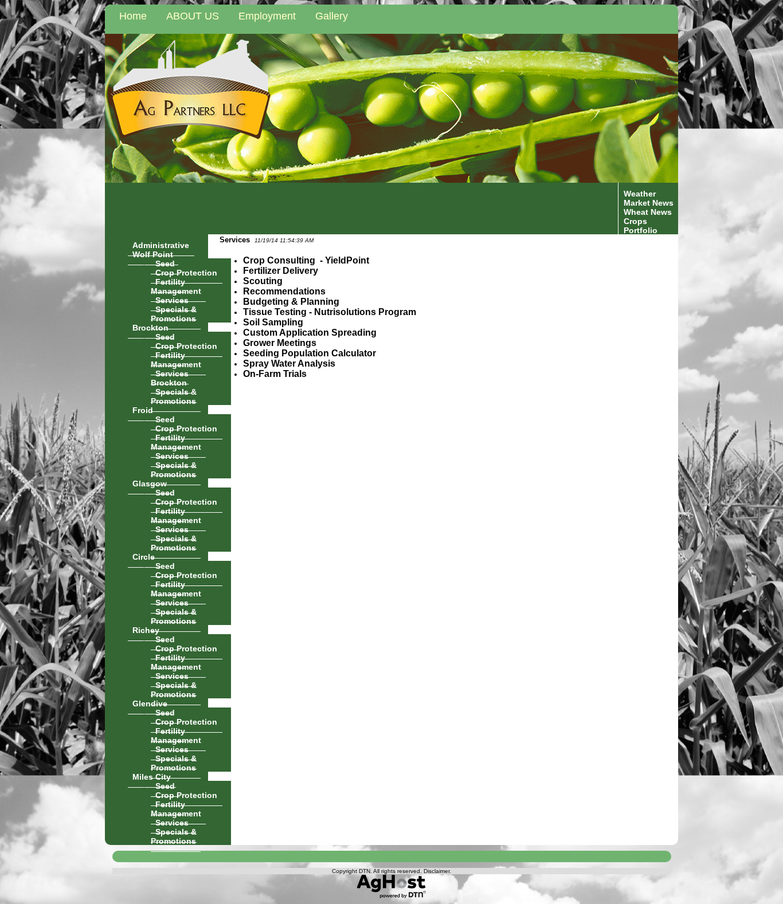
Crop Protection (186, 272)
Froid (142, 409)
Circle (143, 556)
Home (133, 16)
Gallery (331, 16)
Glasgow (149, 483)
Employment (267, 16)
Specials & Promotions (174, 313)
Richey (145, 629)
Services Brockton (170, 377)
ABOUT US (192, 16)
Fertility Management (176, 286)
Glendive (149, 703)
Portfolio (640, 229)
